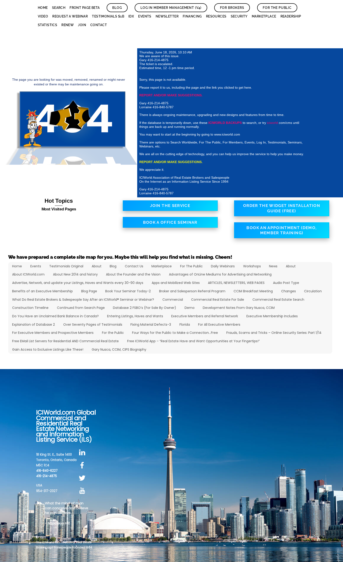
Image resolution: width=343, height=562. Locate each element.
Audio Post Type (286, 282)
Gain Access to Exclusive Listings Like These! (47, 349)
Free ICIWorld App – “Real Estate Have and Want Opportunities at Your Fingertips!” (193, 341)
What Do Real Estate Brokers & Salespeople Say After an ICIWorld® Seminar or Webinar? (83, 299)
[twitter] (83, 478)
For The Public (277, 8)
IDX (131, 16)
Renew (67, 25)
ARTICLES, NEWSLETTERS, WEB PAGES (236, 282)
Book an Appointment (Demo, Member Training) (281, 230)
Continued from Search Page (81, 307)
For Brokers (232, 8)
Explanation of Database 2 (33, 324)
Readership (290, 16)
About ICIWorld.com (28, 274)
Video (43, 16)
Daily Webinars (223, 266)
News (273, 266)
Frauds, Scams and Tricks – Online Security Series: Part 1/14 (274, 332)
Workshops (252, 266)
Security (239, 16)
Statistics (47, 25)
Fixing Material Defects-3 (150, 324)
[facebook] (83, 465)
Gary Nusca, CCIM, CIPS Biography (119, 349)
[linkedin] (83, 452)
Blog (117, 8)
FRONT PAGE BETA (85, 8)
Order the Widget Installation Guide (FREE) (281, 208)
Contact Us (134, 266)
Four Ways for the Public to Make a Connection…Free (175, 332)
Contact (98, 25)
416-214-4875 (46, 476)
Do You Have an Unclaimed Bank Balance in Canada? (55, 316)
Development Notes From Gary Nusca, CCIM (239, 307)
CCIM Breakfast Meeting (253, 291)
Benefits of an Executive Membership (42, 291)
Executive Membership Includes (272, 316)
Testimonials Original (66, 266)
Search (59, 8)
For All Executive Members (219, 324)
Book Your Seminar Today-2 (128, 291)
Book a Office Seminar (170, 222)
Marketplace (264, 16)
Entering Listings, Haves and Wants (135, 316)
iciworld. (273, 123)
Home (43, 8)
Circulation (313, 291)
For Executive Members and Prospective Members (53, 332)
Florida (184, 324)
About (97, 266)
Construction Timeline (30, 307)
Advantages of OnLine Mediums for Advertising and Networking (220, 274)
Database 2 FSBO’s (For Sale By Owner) (144, 307)
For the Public (113, 332)
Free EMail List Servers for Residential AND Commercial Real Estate (65, 341)
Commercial (172, 299)
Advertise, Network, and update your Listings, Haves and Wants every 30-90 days (77, 282)
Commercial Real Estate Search (278, 299)
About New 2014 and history (75, 274)
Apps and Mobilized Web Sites (176, 282)
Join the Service (170, 205)
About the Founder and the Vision (133, 274)
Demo (190, 307)
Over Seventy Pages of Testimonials (92, 324)
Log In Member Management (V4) (170, 8)
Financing (192, 16)
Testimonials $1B (108, 16)
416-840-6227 (47, 470)
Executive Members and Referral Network (204, 316)
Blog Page (89, 291)
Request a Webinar (70, 16)
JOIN (82, 25)
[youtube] (83, 491)
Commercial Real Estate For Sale (217, 299)
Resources (216, 16)
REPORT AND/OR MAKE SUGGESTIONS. (171, 95)
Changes (288, 291)
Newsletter (167, 16)
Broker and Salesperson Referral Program (192, 291)
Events (144, 16)
